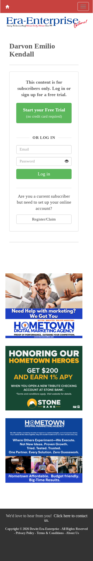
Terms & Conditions (50, 533)
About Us (72, 533)
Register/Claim (44, 219)
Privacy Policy (25, 533)
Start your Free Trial (44, 112)
